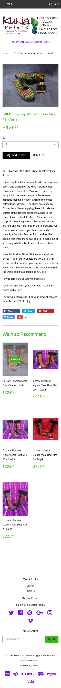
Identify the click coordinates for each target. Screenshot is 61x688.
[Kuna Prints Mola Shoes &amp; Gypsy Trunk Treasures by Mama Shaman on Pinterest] (29, 614)
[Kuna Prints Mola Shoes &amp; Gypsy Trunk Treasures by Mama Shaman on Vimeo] (30, 622)
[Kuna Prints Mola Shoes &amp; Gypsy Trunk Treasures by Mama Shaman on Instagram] (49, 614)
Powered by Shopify (29, 666)
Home (5, 53)
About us (30, 591)
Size (4, 138)
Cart (55, 4)
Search (30, 586)
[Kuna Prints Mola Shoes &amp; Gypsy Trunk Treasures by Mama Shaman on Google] (39, 614)
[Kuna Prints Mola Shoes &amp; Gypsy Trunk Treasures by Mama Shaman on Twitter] (11, 614)
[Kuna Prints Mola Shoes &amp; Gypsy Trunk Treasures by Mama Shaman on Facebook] (20, 614)
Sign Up (51, 639)
